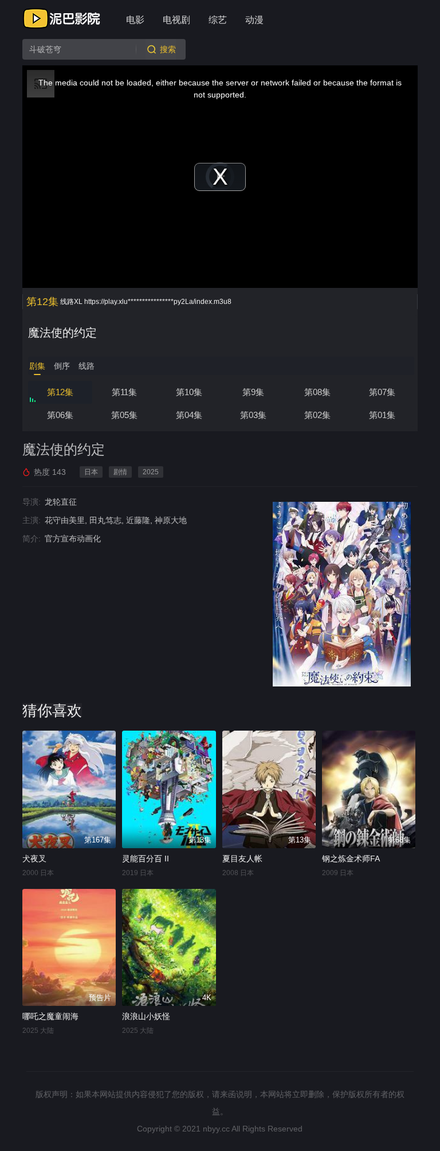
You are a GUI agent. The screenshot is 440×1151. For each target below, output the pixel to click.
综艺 (218, 20)
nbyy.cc (216, 1128)
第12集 (60, 392)
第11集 (124, 392)
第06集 (60, 415)
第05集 (124, 415)
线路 (86, 365)
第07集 (382, 392)
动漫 (254, 20)
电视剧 (176, 20)
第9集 (253, 392)
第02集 (317, 415)
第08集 (317, 392)
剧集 (37, 365)
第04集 (189, 415)
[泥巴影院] (62, 18)
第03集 (253, 415)
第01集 (382, 415)
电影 (135, 20)
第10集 (189, 392)
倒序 (62, 365)
